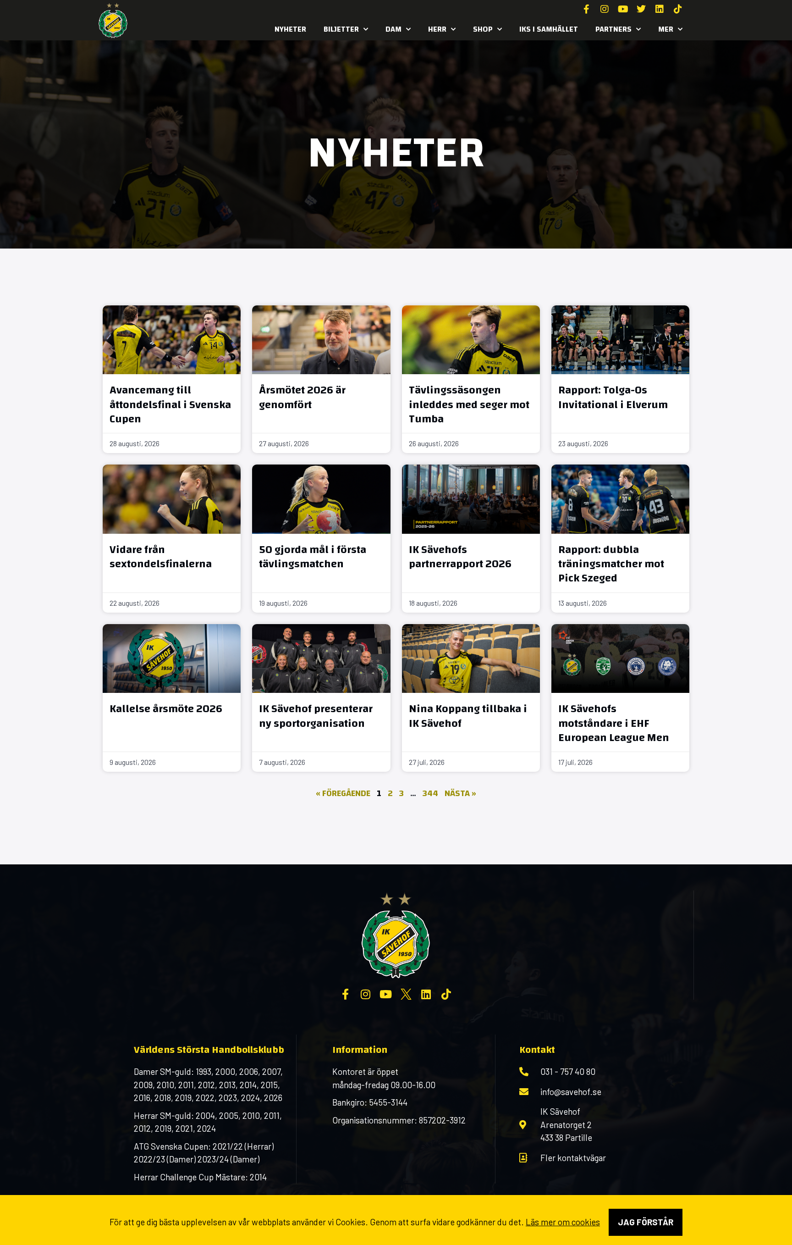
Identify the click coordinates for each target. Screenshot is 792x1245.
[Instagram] (604, 9)
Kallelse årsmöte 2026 (166, 709)
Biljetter (341, 29)
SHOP (483, 29)
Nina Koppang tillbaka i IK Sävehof (468, 716)
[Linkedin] (659, 9)
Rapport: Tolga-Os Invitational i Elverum (613, 397)
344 (430, 794)
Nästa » (460, 794)
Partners (613, 29)
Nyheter (290, 29)
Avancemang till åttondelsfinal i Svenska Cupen (170, 404)
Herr (437, 29)
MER (665, 29)
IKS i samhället (548, 29)
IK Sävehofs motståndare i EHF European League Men (613, 723)
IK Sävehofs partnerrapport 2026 (460, 557)
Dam (393, 29)
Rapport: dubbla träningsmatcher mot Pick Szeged (611, 564)
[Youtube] (623, 9)
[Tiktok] (678, 9)
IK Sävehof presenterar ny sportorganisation (316, 716)
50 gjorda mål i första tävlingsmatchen (312, 557)
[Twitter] (641, 9)
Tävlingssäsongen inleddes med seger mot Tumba (469, 404)
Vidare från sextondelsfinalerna (161, 557)
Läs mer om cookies (563, 1222)
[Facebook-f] (586, 9)
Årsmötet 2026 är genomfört (302, 397)
